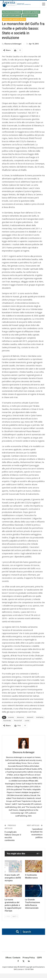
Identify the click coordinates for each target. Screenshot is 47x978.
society (27, 720)
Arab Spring (39, 717)
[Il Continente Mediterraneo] (33, 866)
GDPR (39, 958)
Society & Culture (30, 16)
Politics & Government (12, 12)
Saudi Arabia (7, 720)
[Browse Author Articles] (23, 743)
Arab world (30, 717)
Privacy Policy (29, 958)
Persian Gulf (18, 720)
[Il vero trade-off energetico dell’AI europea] (13, 866)
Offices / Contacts (12, 958)
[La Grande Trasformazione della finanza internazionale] (33, 891)
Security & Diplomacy (11, 16)
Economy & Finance (31, 12)
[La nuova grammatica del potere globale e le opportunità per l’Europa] (13, 891)
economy (11, 717)
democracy (20, 717)
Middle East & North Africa (14, 19)
